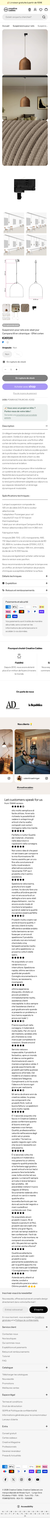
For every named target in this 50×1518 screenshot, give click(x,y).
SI (39, 1514)
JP (13, 1514)
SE (35, 1514)
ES (33, 1511)
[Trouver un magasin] (29, 9)
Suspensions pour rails (23, 26)
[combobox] (25, 17)
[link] (12, 705)
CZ (20, 1511)
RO (27, 1514)
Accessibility (27, 1506)
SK (31, 1514)
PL (22, 1514)
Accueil (5, 26)
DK (29, 1511)
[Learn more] (8, 342)
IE (6, 1514)
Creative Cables (15, 1490)
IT (9, 1514)
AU (3, 1511)
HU (2, 1514)
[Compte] (35, 9)
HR (47, 1511)
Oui (19, 355)
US (48, 1514)
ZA (25, 1516)
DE (24, 1511)
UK (43, 1514)
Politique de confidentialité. (27, 1320)
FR (37, 1511)
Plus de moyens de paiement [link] (25, 393)
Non (8, 355)
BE (11, 1511)
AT (7, 1511)
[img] (25, 806)
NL (18, 1514)
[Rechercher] (44, 17)
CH (16, 1511)
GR (42, 1511)
